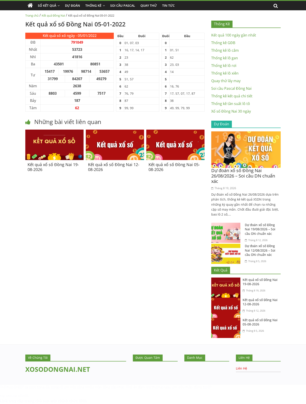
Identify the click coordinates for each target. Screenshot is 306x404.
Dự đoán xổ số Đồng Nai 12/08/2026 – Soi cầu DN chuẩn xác (260, 250)
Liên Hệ (241, 368)
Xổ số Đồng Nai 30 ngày (231, 111)
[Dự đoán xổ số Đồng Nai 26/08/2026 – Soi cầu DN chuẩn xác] (246, 134)
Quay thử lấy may (226, 80)
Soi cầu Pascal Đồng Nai (231, 88)
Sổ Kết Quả (47, 5)
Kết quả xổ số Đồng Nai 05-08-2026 (174, 167)
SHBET (19, 387)
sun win (50, 400)
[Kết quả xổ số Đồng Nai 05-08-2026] (175, 132)
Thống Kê (93, 5)
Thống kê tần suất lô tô (230, 103)
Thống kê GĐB (223, 42)
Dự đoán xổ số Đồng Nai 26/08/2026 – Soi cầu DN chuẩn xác (243, 175)
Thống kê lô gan (224, 58)
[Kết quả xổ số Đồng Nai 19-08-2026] (54, 132)
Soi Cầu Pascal (122, 5)
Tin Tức (168, 5)
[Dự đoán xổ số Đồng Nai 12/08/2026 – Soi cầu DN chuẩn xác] (227, 246)
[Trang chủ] (30, 5)
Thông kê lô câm (225, 50)
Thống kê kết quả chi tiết (231, 96)
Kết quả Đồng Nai (53, 15)
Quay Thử (148, 5)
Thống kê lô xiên (225, 73)
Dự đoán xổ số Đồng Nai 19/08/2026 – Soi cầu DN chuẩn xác (260, 229)
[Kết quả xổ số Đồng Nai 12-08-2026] (115, 132)
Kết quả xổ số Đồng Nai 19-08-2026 (53, 167)
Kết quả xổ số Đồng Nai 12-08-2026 (113, 167)
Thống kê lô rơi (223, 65)
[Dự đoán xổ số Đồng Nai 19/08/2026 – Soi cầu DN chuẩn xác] (227, 225)
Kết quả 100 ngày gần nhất (233, 35)
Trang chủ (32, 15)
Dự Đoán (72, 5)
